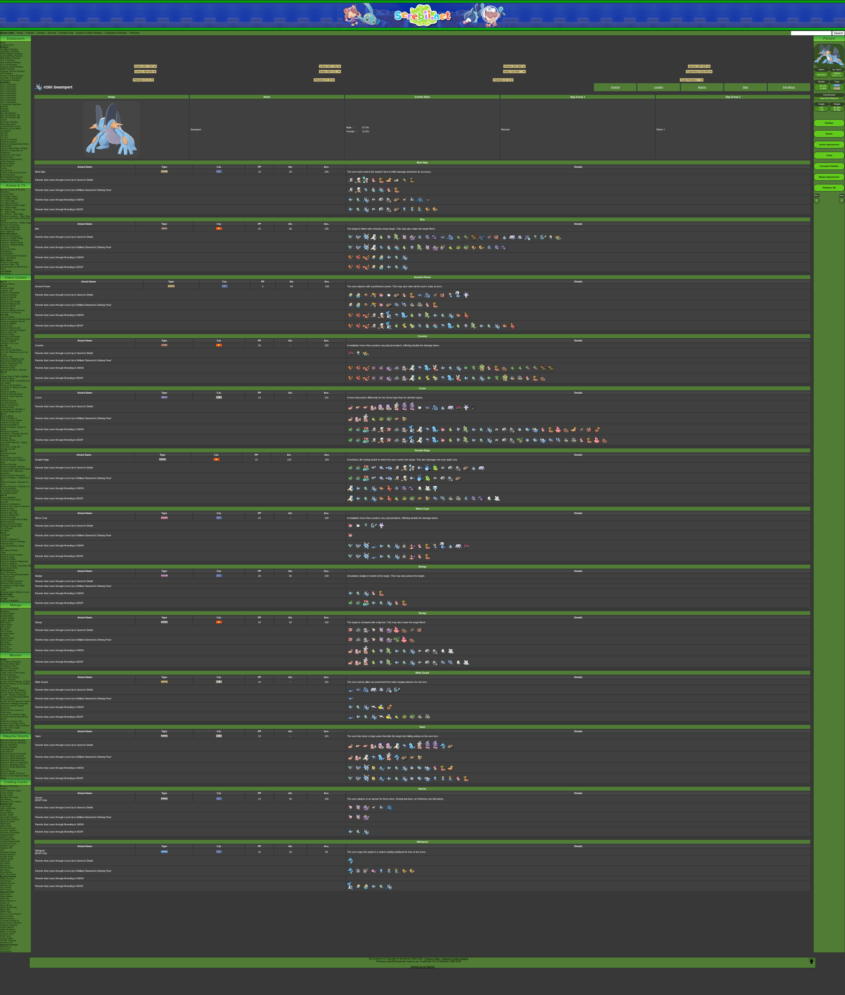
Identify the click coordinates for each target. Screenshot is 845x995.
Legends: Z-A (6, 290)
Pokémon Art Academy (10, 385)
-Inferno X (4, 903)
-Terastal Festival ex (9, 920)
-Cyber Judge (6, 938)
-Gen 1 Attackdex (8, 84)
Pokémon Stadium (8, 563)
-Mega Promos (7, 879)
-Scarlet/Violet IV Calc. (10, 126)
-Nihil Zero (5, 898)
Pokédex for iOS (7, 449)
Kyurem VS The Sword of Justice (15, 701)
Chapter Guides (7, 618)
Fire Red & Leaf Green (10, 500)
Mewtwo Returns (8, 670)
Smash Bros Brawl (8, 493)
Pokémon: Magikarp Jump (12, 359)
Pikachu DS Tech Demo (11, 524)
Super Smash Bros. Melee (12, 546)
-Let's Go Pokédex (8, 65)
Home (20, 32)
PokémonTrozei (7, 522)
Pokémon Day (6, 157)
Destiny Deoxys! (8, 679)
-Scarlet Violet (6, 857)
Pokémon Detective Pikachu (13, 732)
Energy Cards (6, 795)
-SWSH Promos (7, 883)
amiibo (3, 590)
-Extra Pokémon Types (10, 791)
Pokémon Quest (7, 368)
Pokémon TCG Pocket (10, 312)
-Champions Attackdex (10, 104)
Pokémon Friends (8, 297)
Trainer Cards (6, 793)
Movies (16, 655)
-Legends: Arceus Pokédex (12, 71)
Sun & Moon (5, 348)
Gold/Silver (5, 535)
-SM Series (5, 861)
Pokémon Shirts (7, 164)
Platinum (4, 456)
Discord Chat (6, 170)
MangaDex (5, 611)
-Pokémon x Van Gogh (10, 155)
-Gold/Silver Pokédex (9, 51)
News (3, 43)
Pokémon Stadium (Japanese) (14, 561)
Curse (38, 397)
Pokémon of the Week (10, 128)
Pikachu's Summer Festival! (13, 754)
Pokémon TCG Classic (10, 802)
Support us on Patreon (423, 966)
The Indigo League (8, 196)
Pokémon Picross (8, 401)
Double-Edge (42, 459)
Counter (39, 345)
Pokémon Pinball (7, 559)
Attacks (702, 87)
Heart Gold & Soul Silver (11, 458)
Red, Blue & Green (8, 550)
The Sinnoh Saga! (8, 207)
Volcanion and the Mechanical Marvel (14, 718)
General (615, 87)
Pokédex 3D (5, 438)
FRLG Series (6, 631)
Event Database (7, 175)
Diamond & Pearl (8, 453)
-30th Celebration (8, 808)
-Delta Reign (6, 806)
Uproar (38, 797)
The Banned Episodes (10, 229)
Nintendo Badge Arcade (11, 412)
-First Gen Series (8, 874)
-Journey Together (8, 830)
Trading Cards (16, 782)
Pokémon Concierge (9, 262)
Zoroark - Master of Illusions (13, 695)
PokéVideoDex (7, 253)
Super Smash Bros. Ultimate (13, 370)
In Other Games (7, 577)
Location (658, 87)
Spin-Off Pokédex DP (10, 115)
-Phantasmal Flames (9, 819)
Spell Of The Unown (9, 668)
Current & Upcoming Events (13, 172)
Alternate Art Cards (9, 797)
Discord (52, 32)
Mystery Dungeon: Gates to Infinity (13, 428)
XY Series (4, 647)
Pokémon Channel (8, 511)
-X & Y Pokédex (7, 60)
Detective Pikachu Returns (12, 310)
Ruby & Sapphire (8, 497)
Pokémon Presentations (11, 159)
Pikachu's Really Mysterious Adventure (13, 768)
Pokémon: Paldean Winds (12, 245)
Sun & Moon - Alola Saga (11, 214)
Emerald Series (7, 633)
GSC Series (5, 627)
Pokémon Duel (7, 407)
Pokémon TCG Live (9, 343)
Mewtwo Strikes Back (10, 664)
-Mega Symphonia (8, 907)
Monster (505, 129)
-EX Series (5, 870)
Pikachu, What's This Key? (12, 773)
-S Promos (5, 949)
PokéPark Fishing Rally (11, 526)
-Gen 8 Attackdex (8, 100)
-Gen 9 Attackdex (8, 102)
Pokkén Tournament (9, 405)
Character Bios (7, 194)
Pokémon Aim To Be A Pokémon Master (15, 219)
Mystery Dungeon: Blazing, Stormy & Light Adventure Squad (15, 468)
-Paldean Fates (7, 846)
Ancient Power (42, 286)
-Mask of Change (8, 932)
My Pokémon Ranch (9, 491)
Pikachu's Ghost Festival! (12, 756)
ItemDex (4, 106)
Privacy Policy (433, 958)
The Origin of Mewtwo (10, 662)
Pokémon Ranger (8, 517)
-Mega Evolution (7, 821)
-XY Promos (5, 887)
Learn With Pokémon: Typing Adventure (13, 443)
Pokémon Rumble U (9, 425)
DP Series (4, 636)
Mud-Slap (40, 171)
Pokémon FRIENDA (9, 601)
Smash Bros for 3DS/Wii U (12, 409)
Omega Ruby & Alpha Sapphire (14, 376)
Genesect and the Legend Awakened (12, 707)
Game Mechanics (8, 124)
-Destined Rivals (7, 828)
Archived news (7, 45)
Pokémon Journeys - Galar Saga (15, 216)
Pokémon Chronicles (9, 225)
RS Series (4, 629)
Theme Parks (6, 166)
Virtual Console (7, 579)
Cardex (3, 120)
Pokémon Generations (10, 236)
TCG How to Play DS (10, 447)
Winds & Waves (7, 284)
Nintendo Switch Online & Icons (14, 592)
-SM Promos (6, 885)
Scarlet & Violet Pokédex (89, 32)
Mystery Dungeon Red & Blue (14, 519)
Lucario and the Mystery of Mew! (15, 681)
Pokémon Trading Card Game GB (15, 566)
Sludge (38, 576)
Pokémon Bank (7, 379)
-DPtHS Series (7, 868)
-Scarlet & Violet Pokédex (12, 76)
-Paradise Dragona (8, 925)
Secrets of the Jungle (10, 728)
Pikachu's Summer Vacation (13, 740)
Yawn (38, 736)
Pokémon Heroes (8, 675)
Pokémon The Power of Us (12, 723)
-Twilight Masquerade (10, 841)
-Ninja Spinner (6, 896)
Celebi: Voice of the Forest (12, 673)
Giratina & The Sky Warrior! (13, 690)
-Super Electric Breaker (10, 923)
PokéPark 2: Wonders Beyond (14, 434)
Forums (30, 32)
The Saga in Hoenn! (9, 203)
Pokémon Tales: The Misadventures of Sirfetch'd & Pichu (13, 266)
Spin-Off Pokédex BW (10, 117)
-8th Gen (4, 135)
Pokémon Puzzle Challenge (12, 541)
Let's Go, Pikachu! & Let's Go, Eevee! (14, 353)
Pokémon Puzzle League (11, 555)
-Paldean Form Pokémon (11, 181)
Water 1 (660, 129)
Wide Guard (41, 682)
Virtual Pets (5, 588)
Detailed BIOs (6, 616)
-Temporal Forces (8, 843)
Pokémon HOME (8, 323)
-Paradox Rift (6, 848)
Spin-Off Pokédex (8, 113)
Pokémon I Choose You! (11, 721)
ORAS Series (6, 649)
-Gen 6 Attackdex (8, 95)
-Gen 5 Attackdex (8, 93)
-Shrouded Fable (7, 839)
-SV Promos (5, 881)
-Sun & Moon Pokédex (10, 62)
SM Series (5, 651)
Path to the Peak (8, 249)
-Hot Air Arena (6, 916)
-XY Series (5, 863)
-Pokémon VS (6, 943)
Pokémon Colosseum (10, 504)
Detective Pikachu (8, 365)
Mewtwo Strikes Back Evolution (14, 725)
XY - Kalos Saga (7, 212)
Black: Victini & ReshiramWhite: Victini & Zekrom (14, 698)
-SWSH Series (6, 859)
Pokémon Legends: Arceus (12, 321)
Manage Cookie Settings (455, 958)
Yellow (3, 552)
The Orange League (9, 198)
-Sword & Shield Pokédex (11, 67)
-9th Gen (4, 133)
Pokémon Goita (7, 596)
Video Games (16, 277)
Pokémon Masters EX (10, 304)
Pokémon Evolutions (9, 240)
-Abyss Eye (5, 894)
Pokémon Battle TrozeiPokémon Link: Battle (15, 382)
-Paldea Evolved (7, 854)
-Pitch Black (5, 810)
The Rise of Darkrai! (9, 688)
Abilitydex (4, 111)
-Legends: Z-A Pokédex (11, 78)
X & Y (3, 374)
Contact (41, 32)
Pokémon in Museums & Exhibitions (11, 151)
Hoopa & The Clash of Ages (13, 714)
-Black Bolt (5, 824)
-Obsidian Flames (8, 852)
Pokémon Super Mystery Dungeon (11, 397)
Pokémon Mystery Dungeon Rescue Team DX (13, 331)
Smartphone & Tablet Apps (12, 585)
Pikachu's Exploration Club (12, 760)
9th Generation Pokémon (11, 177)
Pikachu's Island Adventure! (13, 758)
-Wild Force (5, 936)
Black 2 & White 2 (8, 418)
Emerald (4, 502)
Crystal (3, 537)
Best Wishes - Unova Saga (12, 209)
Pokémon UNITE (8, 306)
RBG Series (5, 622)
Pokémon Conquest (9, 431)
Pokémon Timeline (8, 139)
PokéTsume (5, 273)
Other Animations (8, 258)
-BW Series (5, 865)
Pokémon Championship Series (14, 144)
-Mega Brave (6, 905)
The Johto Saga (7, 201)
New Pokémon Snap (9, 339)
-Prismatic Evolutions (10, 832)
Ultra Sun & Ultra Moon (11, 350)
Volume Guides (7, 620)
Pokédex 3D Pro (7, 440)
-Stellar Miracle (7, 927)
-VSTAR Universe (8, 940)
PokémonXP (5, 146)
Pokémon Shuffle (8, 392)
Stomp (38, 622)
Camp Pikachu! (7, 749)
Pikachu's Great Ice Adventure (14, 762)
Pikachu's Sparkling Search (12, 765)
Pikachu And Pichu (8, 745)
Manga (15, 605)
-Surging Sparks (7, 835)
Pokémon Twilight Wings (11, 238)
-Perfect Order (6, 815)
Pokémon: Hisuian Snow (11, 242)
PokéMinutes (6, 251)
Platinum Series (7, 638)
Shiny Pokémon (7, 231)
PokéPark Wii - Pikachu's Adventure (11, 472)
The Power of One (8, 666)
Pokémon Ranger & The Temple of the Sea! (14, 685)
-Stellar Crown (6, 837)
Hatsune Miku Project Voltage (14, 148)
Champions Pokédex (116, 32)
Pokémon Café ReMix (10, 301)
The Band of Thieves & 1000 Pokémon (13, 388)
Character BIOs (7, 614)
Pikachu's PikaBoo (8, 747)
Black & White (6, 416)
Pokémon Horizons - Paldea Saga (15, 223)
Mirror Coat (41, 518)
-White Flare (5, 826)
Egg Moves (789, 87)
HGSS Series (6, 640)
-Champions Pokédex (10, 80)
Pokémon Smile (7, 335)
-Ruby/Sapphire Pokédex (11, 54)
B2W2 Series (6, 644)
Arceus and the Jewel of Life (13, 692)
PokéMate (4, 530)
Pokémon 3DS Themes (11, 583)
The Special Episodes (10, 227)
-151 (2, 850)
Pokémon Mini (6, 544)
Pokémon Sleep (7, 308)
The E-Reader (6, 528)
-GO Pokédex (6, 73)
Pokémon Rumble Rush (11, 361)
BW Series (5, 642)
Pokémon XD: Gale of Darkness (15, 506)
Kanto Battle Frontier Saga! (12, 205)
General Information (9, 609)
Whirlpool (40, 850)
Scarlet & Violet (7, 288)
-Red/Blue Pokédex (9, 49)
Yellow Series (6, 625)
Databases (16, 38)
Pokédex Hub (66, 32)
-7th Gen (4, 137)
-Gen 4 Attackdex (8, 91)
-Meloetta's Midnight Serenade (14, 703)
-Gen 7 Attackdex (8, 98)
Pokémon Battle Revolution (12, 475)
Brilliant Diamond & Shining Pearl (15, 319)
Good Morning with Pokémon (13, 256)
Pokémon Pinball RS (9, 515)
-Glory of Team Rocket (10, 914)
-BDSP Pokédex (7, 69)
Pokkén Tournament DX (11, 363)
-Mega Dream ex (8, 901)
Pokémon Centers (8, 142)
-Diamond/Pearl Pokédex (11, 56)
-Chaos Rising (6, 813)
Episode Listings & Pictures (12, 190)
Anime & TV (16, 185)
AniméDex (5, 192)
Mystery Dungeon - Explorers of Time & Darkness (14, 487)
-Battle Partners (7, 918)
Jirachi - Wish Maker (9, 677)
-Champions (5, 131)
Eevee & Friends (7, 771)
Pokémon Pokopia (8, 295)
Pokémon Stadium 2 (9, 539)
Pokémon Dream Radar (11, 420)
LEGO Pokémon (7, 161)
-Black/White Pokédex (10, 58)
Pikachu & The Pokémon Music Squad (14, 777)
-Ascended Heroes (8, 817)
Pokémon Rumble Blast (11, 436)
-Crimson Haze (7, 934)
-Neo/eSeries (6, 872)
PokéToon (4, 247)
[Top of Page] (811, 961)
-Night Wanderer (7, 929)
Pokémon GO (6, 299)
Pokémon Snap (7, 557)
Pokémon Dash (7, 508)
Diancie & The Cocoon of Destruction (11, 711)
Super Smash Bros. (9, 568)
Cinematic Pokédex (9, 122)
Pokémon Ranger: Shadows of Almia (14, 483)
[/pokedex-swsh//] (422, 75)
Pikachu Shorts (16, 736)
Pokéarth (134, 32)
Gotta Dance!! (6, 751)
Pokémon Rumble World (11, 394)
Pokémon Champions (10, 293)
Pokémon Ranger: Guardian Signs (13, 461)
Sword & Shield (7, 317)
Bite (37, 228)
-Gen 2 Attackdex (8, 87)
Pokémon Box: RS (8, 513)
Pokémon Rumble (8, 464)
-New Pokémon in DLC (10, 179)
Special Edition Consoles (11, 581)
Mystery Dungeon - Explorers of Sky (14, 479)
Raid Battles (5, 799)
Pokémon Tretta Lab (9, 423)
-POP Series (5, 890)
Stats (745, 87)
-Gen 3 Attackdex (8, 89)
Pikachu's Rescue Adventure (13, 743)
